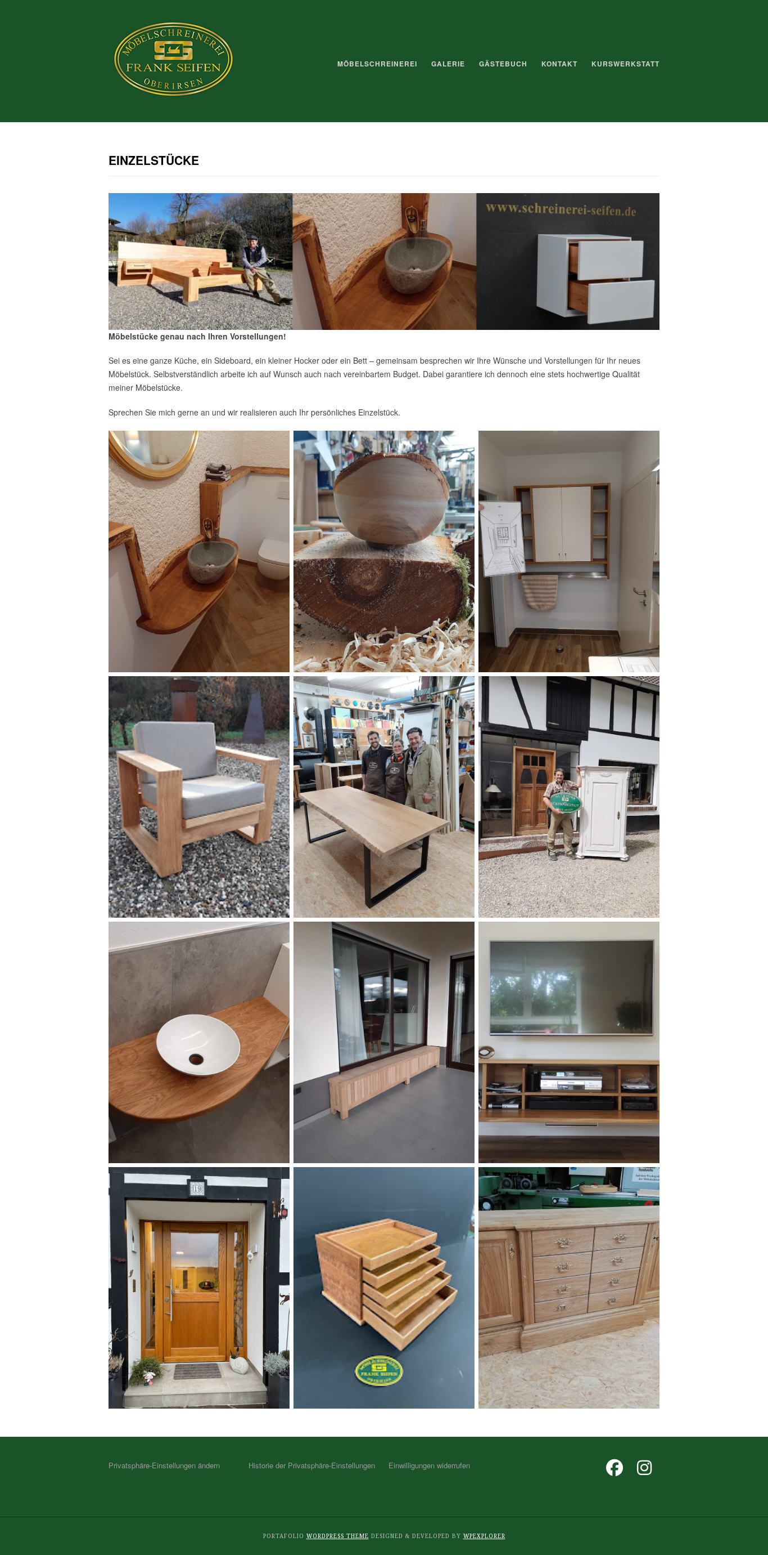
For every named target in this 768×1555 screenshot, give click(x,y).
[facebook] (614, 1471)
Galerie (448, 64)
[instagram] (644, 1471)
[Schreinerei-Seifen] (173, 98)
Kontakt (559, 64)
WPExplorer (484, 1536)
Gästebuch (503, 64)
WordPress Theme (337, 1536)
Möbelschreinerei (377, 64)
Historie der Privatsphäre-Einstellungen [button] (312, 1465)
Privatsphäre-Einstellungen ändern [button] (164, 1465)
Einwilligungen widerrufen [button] (429, 1465)
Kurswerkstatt (625, 64)
